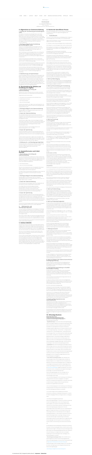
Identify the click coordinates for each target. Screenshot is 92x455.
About (36, 15)
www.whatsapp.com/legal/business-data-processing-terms (56, 448)
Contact (31, 15)
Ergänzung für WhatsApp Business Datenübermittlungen (57, 441)
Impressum (37, 453)
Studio (40, 15)
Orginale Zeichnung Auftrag (55, 15)
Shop (45, 15)
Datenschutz (43, 453)
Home (20, 15)
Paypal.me (65, 15)
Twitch (71, 15)
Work (25, 15)
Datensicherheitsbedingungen (53, 367)
